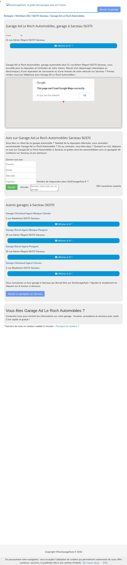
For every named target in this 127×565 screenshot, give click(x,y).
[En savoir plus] (91, 562)
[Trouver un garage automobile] (36, 4)
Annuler (24, 187)
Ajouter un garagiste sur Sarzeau (25, 293)
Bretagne (9, 16)
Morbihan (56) (23, 16)
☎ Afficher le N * (63, 224)
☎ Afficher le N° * (63, 45)
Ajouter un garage (109, 9)
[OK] (105, 562)
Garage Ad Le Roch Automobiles (67, 16)
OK (84, 95)
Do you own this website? (48, 95)
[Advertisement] (44, 58)
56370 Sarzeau (40, 16)
